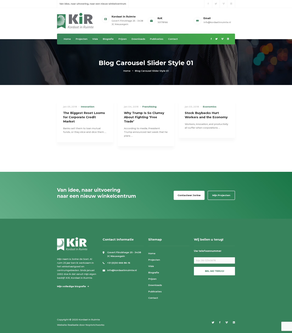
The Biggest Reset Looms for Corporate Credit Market (84, 117)
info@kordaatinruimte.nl (122, 270)
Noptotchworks (94, 324)
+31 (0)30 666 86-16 (118, 262)
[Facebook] (211, 39)
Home (126, 70)
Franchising (149, 106)
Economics (209, 106)
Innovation (87, 106)
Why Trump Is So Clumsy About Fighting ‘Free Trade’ (144, 117)
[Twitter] (216, 39)
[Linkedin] (228, 39)
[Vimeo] (222, 39)
